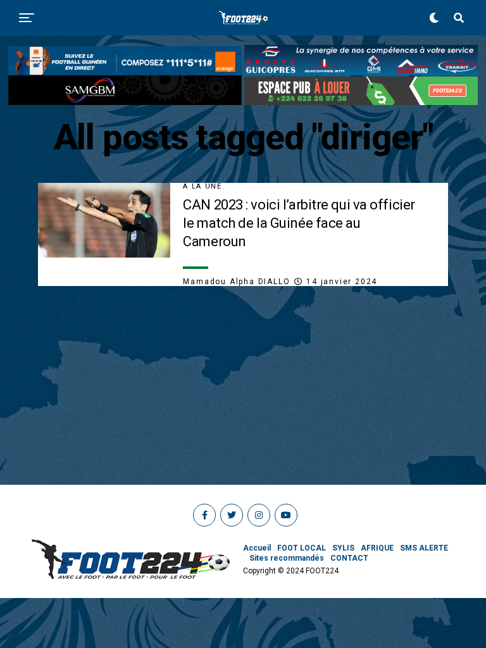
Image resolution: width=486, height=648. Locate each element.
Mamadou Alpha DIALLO (236, 281)
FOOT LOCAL (301, 548)
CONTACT (349, 558)
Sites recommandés (286, 558)
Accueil (257, 548)
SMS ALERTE (424, 548)
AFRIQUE (377, 548)
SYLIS (343, 548)
